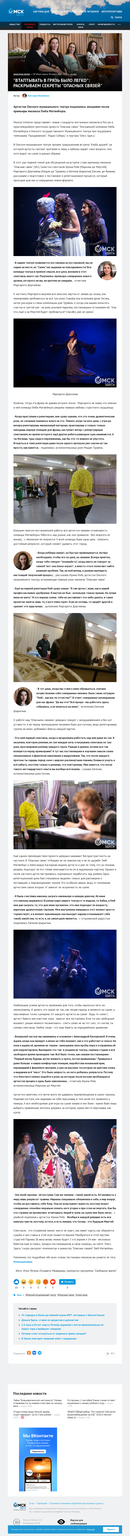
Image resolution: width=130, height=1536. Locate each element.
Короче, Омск (81, 25)
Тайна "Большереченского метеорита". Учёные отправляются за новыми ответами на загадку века (37, 1403)
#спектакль (82, 1295)
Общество (14, 24)
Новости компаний (64, 11)
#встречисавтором (63, 24)
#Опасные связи (66, 1295)
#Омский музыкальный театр (41, 1295)
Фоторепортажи (111, 11)
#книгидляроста (106, 24)
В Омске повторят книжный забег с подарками (49, 1338)
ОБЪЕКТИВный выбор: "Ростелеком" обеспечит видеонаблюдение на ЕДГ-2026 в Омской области (91, 1414)
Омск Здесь (16, 12)
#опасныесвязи (22, 1262)
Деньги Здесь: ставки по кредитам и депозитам (50, 1320)
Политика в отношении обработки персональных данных (76, 1503)
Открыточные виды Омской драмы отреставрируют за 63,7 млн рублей (32, 1413)
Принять (111, 1529)
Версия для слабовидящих (78, 1522)
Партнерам (42, 1503)
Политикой (91, 1529)
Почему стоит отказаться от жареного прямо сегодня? (54, 1333)
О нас (31, 1503)
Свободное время (30, 25)
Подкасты (45, 24)
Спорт (92, 24)
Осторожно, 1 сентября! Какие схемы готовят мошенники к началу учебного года (91, 1402)
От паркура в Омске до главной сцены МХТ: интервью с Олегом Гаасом (63, 1315)
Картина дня (41, 11)
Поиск (118, 17)
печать (73, 74)
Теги (19, 1295)
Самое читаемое (89, 11)
